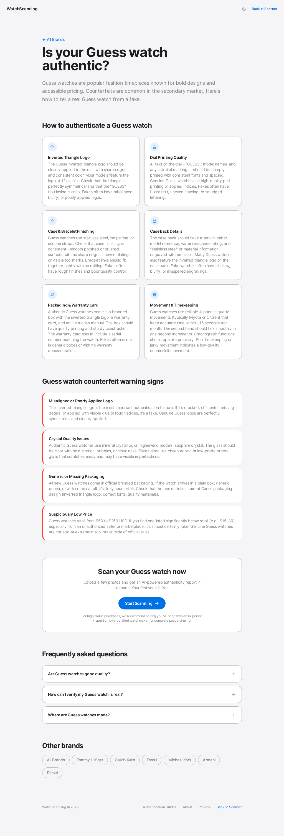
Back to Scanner (264, 9)
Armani (209, 759)
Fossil (152, 759)
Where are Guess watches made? (79, 714)
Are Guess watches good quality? (79, 673)
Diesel (52, 772)
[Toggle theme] (244, 8)
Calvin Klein (125, 759)
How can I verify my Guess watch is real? (85, 694)
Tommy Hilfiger (90, 759)
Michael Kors (179, 759)
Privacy (204, 807)
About (187, 807)
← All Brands (53, 39)
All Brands (56, 759)
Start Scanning (139, 603)
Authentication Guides (159, 807)
